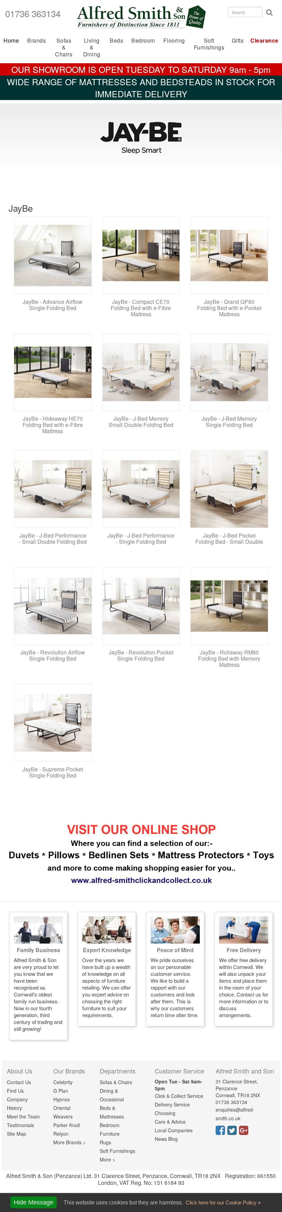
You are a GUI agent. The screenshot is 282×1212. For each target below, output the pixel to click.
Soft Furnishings (209, 43)
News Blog (166, 1138)
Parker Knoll (66, 1125)
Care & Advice (170, 1121)
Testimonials (20, 1125)
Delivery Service (172, 1104)
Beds (116, 40)
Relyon (60, 1133)
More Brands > (69, 1142)
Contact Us (19, 1082)
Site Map (16, 1133)
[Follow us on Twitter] (233, 1132)
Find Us (15, 1090)
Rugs (105, 1142)
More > (107, 1159)
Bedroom (143, 40)
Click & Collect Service (179, 1095)
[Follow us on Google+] (245, 1132)
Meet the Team (23, 1116)
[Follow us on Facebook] (221, 1132)
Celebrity (63, 1082)
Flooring (174, 40)
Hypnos (61, 1099)
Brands (36, 40)
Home (11, 40)
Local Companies (174, 1130)
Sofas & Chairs (63, 47)
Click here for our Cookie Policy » (222, 1202)
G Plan (60, 1090)
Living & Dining (91, 47)
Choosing (165, 1113)
